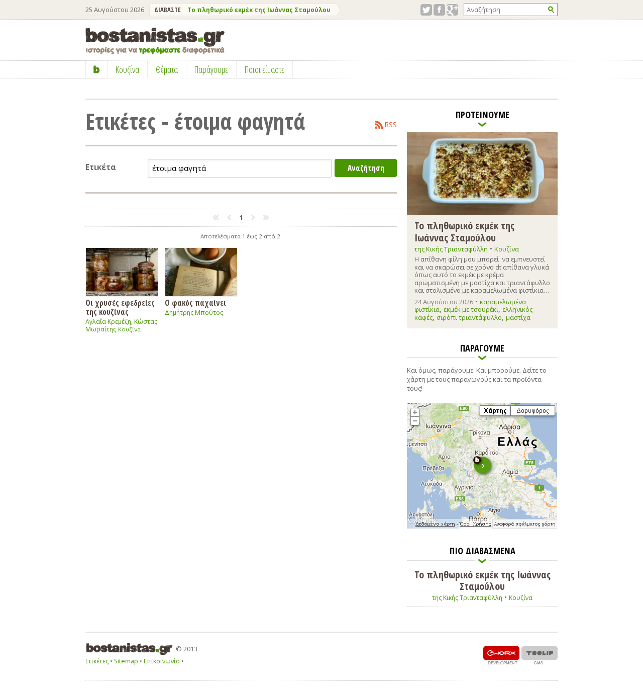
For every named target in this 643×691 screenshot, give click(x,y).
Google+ (452, 10)
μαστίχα (518, 317)
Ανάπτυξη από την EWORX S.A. (501, 655)
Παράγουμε (211, 69)
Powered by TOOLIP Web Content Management (539, 655)
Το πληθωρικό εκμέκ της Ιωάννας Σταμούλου (259, 10)
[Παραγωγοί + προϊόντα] (482, 526)
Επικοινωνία (162, 661)
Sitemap (126, 661)
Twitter (426, 10)
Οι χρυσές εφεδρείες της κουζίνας (120, 307)
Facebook (439, 10)
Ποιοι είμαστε (264, 69)
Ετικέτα (100, 167)
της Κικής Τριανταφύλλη (451, 248)
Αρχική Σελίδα (97, 69)
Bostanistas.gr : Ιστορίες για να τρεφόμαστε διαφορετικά (155, 41)
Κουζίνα (129, 329)
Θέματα (167, 69)
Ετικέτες (97, 661)
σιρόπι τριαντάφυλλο (469, 317)
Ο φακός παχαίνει (195, 302)
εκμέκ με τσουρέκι (471, 309)
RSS (391, 124)
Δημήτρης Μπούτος (194, 312)
